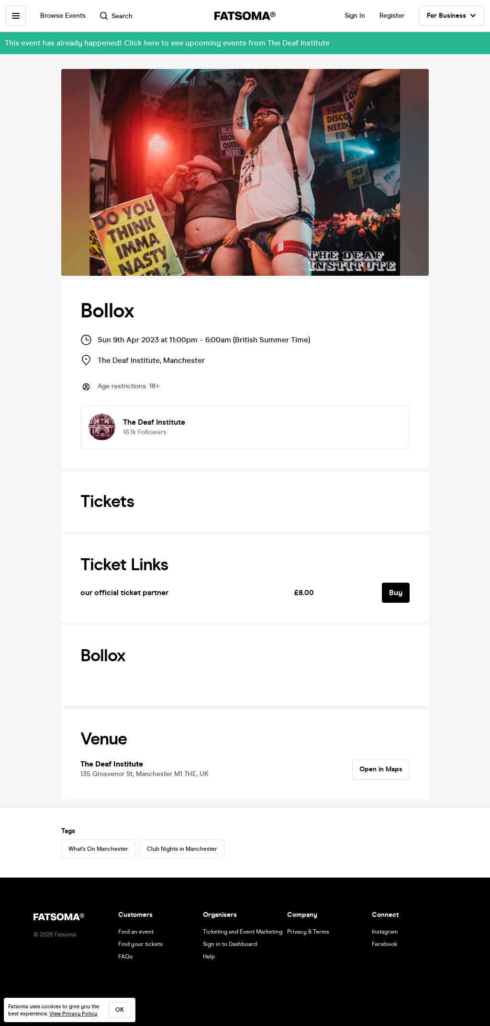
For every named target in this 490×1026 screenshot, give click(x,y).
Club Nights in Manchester (182, 849)
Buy (395, 592)
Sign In (355, 15)
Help (209, 956)
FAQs (125, 956)
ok (119, 1009)
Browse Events (63, 15)
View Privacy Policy (73, 1014)
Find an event (136, 931)
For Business (446, 15)
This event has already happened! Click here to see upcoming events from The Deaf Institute (167, 42)
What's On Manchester (98, 849)
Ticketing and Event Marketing (242, 931)
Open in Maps (380, 769)
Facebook (384, 944)
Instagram (385, 931)
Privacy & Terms (308, 931)
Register (391, 15)
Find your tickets (140, 944)
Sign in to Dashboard (230, 944)
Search (122, 16)
